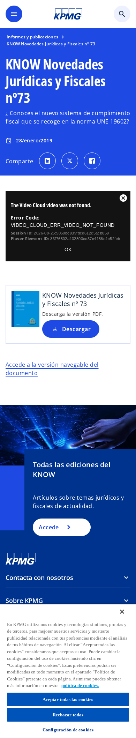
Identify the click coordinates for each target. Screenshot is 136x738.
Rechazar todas (68, 714)
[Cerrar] (122, 612)
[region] (68, 671)
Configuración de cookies (68, 729)
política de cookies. (80, 685)
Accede (49, 527)
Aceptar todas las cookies (68, 699)
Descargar (76, 329)
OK (68, 249)
